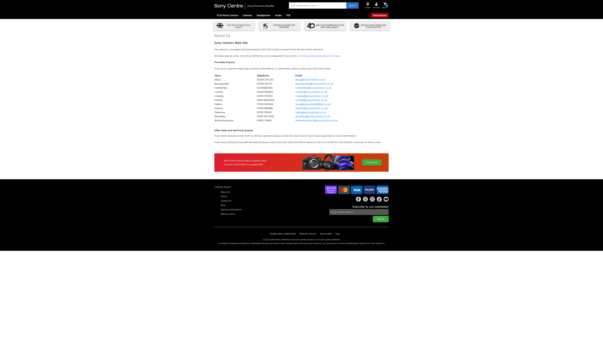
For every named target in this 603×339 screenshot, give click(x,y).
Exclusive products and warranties (284, 26)
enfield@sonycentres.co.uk (311, 100)
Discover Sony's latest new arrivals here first (373, 26)
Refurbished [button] (379, 15)
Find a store (371, 162)
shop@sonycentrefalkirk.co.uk (313, 104)
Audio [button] (278, 15)
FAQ (337, 233)
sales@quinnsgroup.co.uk (310, 112)
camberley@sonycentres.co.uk (313, 87)
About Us (225, 192)
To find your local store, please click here (319, 55)
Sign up (380, 219)
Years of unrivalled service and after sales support (330, 26)
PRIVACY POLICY (308, 233)
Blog (223, 205)
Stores (224, 196)
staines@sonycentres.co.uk (311, 108)
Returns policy (228, 214)
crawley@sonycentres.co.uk (311, 95)
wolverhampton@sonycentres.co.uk (316, 120)
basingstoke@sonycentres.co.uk (314, 83)
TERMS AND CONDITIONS (283, 233)
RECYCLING (326, 233)
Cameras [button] (247, 15)
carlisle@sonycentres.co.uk (311, 91)
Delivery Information (231, 209)
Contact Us (226, 200)
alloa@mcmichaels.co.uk (309, 79)
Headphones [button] (264, 15)
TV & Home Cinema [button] (227, 15)
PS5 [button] (288, 15)
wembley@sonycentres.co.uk (312, 116)
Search (352, 5)
